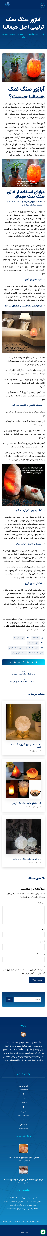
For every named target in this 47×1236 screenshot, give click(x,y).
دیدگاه (41, 903)
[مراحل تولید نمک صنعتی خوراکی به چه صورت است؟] (23, 1170)
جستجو (9, 999)
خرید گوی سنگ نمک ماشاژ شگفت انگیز (22, 626)
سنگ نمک (31, 151)
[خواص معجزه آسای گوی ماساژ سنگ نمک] (23, 1148)
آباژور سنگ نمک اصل (32, 648)
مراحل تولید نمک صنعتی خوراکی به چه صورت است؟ (23, 1179)
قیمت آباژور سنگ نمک (32, 807)
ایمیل (42, 941)
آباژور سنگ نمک (33, 643)
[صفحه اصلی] (43, 34)
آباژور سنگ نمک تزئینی (15, 648)
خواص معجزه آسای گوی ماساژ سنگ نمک (23, 1157)
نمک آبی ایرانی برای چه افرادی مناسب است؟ (22, 1208)
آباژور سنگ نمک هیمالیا (36, 653)
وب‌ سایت (41, 953)
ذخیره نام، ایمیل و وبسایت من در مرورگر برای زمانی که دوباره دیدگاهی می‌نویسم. (24, 971)
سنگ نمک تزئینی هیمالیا (19, 653)
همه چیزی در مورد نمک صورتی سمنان (22, 1205)
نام (43, 929)
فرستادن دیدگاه (37, 980)
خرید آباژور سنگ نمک (32, 751)
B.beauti (35, 638)
